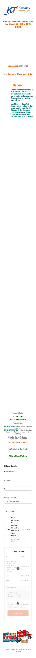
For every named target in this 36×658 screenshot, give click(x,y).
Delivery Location (10, 497)
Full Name (7, 480)
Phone (6, 489)
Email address (9, 471)
